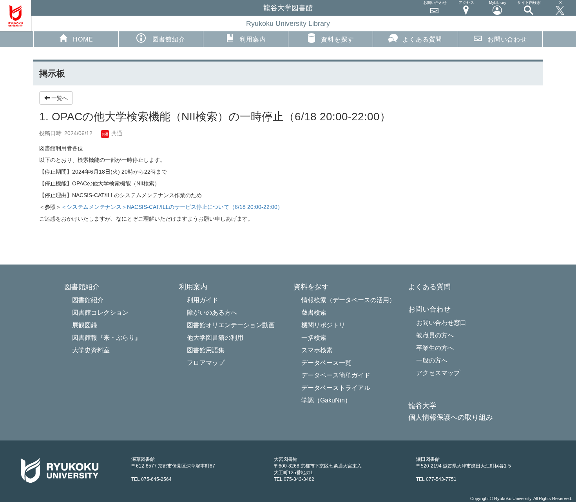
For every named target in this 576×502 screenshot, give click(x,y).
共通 (116, 133)
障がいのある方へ (212, 312)
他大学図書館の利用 (215, 337)
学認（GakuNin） (326, 400)
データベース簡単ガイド (335, 375)
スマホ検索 (317, 350)
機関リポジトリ (323, 325)
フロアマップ (206, 362)
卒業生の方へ (435, 347)
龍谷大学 (422, 406)
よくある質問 (422, 39)
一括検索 (313, 337)
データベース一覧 (326, 362)
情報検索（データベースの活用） (348, 300)
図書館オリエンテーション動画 (231, 325)
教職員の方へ (435, 335)
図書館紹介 (87, 300)
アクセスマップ (438, 373)
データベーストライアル (335, 387)
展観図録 (84, 325)
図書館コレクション (100, 312)
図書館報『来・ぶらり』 (106, 337)
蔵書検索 (313, 312)
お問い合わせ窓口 (441, 322)
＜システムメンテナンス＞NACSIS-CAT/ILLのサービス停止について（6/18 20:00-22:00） (172, 207)
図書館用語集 (206, 350)
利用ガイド (202, 300)
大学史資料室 (91, 350)
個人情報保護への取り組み (450, 417)
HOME (83, 39)
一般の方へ (431, 360)
